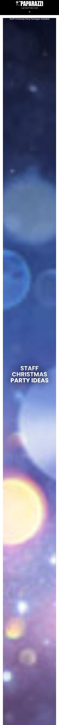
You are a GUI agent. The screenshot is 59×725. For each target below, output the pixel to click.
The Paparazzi (29, 3)
